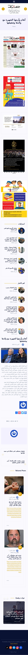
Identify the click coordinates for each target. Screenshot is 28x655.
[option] (14, 612)
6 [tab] (14, 172)
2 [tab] (21, 172)
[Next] (7, 598)
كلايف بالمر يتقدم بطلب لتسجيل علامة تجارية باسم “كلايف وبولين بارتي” (10, 330)
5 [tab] (16, 172)
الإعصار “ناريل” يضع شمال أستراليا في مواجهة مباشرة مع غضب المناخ (10, 260)
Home (14, 26)
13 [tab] (14, 173)
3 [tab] (12, 129)
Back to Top (13, 652)
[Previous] (4, 598)
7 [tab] (13, 172)
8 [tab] (11, 172)
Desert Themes (14, 643)
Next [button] (23, 121)
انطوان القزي (12, 497)
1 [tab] (15, 129)
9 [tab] (9, 172)
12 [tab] (4, 172)
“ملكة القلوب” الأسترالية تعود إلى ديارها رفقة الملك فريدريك (10, 299)
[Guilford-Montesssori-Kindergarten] (14, 91)
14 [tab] (13, 173)
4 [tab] (18, 172)
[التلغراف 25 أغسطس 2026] (14, 52)
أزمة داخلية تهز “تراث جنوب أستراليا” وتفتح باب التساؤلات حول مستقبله (10, 239)
